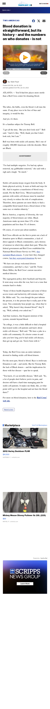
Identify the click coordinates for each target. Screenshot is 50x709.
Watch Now (43, 3)
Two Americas (11, 20)
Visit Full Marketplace (39, 425)
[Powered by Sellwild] (43, 558)
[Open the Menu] (4, 3)
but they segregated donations (21, 258)
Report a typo (8, 409)
